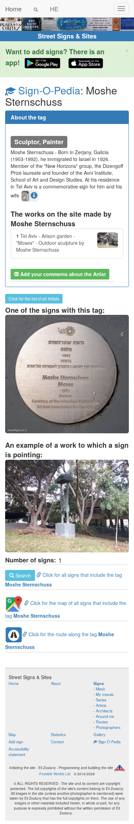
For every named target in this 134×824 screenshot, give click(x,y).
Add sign (16, 741)
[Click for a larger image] (67, 506)
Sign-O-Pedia (47, 90)
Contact (57, 741)
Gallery (99, 734)
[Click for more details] (34, 195)
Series (101, 699)
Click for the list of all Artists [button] (34, 298)
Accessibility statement (19, 751)
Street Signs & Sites (67, 36)
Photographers (108, 727)
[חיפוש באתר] (36, 8)
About (55, 683)
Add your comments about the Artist (62, 274)
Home (13, 8)
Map (12, 734)
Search (22, 575)
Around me (105, 716)
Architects (104, 710)
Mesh (100, 688)
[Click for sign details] (67, 374)
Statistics (58, 734)
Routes (102, 721)
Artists (101, 705)
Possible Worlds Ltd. (55, 773)
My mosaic (105, 694)
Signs (98, 683)
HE (54, 8)
